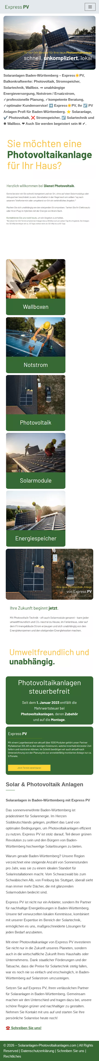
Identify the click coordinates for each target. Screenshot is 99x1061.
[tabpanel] (49, 647)
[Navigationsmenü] (90, 7)
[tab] (49, 245)
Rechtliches (12, 1056)
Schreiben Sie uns (70, 1051)
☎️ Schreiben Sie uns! (23, 1028)
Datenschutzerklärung (37, 1051)
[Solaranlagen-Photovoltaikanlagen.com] (17, 6)
